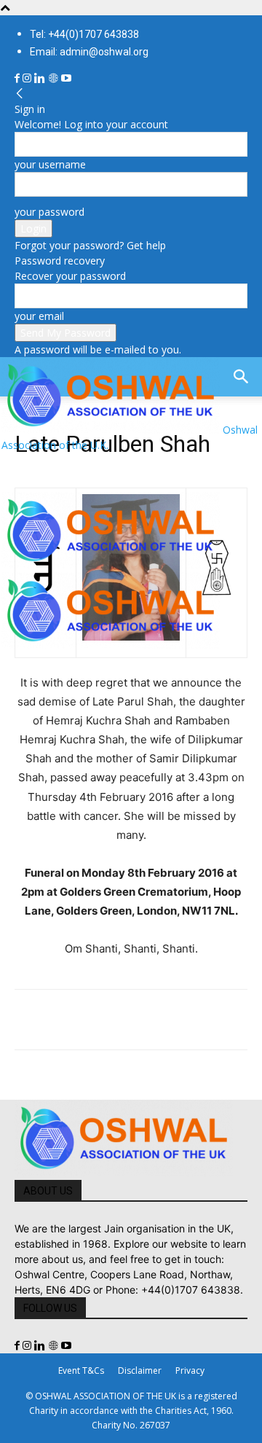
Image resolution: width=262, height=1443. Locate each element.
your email (39, 316)
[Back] (20, 94)
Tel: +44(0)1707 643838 (84, 34)
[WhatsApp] (129, 1019)
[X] (62, 1019)
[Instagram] (28, 78)
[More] (230, 1019)
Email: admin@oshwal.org (89, 52)
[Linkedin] (41, 78)
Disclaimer (140, 1370)
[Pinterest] (96, 1019)
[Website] (54, 78)
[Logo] (110, 564)
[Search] (241, 376)
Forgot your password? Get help (90, 245)
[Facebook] (19, 78)
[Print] (196, 1019)
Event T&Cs (81, 1370)
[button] (24, 472)
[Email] (163, 1019)
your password (49, 212)
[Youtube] (66, 78)
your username (50, 164)
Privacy (190, 1370)
